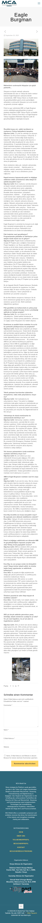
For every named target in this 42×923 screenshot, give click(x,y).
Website (6, 747)
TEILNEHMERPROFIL (21, 840)
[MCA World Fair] (9, 3)
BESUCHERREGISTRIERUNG (21, 851)
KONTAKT (21, 847)
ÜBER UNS (21, 836)
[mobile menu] (39, 3)
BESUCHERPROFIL (21, 843)
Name (6, 730)
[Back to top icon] (21, 906)
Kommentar (8, 705)
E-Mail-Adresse (9, 738)
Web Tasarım (32, 913)
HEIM (21, 832)
